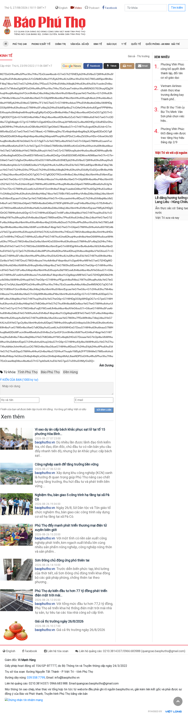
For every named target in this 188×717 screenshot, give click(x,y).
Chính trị (60, 44)
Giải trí (175, 44)
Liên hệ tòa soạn (57, 651)
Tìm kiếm (177, 7)
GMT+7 (25, 7)
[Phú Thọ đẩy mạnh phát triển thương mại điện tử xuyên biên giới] (16, 534)
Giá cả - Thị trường (138, 56)
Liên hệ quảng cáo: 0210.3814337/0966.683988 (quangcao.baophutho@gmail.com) (131, 651)
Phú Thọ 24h (20, 44)
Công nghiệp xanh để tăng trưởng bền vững (66, 464)
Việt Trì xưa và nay (167, 218)
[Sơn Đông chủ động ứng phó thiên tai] (16, 569)
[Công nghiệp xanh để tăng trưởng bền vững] (16, 473)
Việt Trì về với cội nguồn (171, 153)
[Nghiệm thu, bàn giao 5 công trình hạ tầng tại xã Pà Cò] (16, 504)
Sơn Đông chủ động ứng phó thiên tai (62, 560)
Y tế (124, 44)
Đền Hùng (70, 372)
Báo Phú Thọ (50, 372)
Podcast (93, 8)
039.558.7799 (36, 677)
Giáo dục (112, 44)
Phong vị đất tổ (41, 44)
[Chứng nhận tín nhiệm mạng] (24, 700)
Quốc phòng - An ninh (158, 44)
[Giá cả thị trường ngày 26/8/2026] (16, 630)
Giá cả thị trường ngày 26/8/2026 (59, 621)
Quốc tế (136, 44)
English (63, 8)
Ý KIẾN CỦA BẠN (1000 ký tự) (19, 379)
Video (78, 8)
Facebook (110, 8)
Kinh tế (98, 44)
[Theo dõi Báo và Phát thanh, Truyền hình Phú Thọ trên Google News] (71, 66)
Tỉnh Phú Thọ (27, 372)
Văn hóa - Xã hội (79, 44)
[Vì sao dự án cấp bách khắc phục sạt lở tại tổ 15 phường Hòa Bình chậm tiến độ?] (16, 438)
